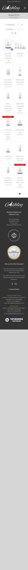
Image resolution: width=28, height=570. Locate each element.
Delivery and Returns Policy (14, 225)
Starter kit (20, 53)
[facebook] (12, 284)
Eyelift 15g (8, 156)
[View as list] (15, 33)
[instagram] (16, 284)
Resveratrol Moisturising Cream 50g (8, 82)
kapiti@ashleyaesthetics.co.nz (16, 313)
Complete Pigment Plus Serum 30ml (8, 180)
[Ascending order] (22, 24)
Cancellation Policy (14, 221)
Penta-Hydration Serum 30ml (8, 106)
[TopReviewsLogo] (14, 316)
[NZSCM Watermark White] (14, 229)
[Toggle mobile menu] (25, 8)
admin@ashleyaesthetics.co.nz (16, 303)
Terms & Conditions (14, 219)
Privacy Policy (14, 223)
